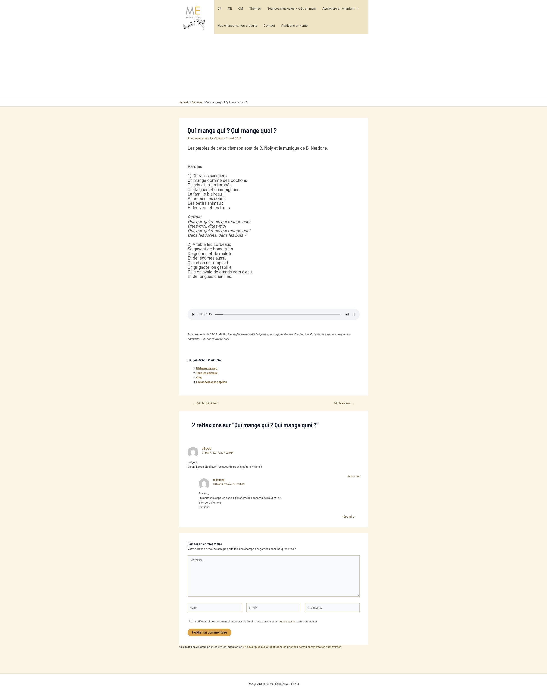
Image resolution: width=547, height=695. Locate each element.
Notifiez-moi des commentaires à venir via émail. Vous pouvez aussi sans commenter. (256, 621)
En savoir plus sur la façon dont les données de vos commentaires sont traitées (292, 646)
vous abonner (287, 621)
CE (230, 8)
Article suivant (343, 403)
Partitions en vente (294, 26)
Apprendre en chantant (338, 8)
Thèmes (255, 8)
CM (240, 8)
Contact (269, 26)
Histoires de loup (206, 368)
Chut (199, 377)
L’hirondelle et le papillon (211, 382)
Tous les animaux (206, 373)
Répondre (353, 476)
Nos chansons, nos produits (237, 26)
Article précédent (205, 403)
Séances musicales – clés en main (291, 8)
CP (220, 8)
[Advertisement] (273, 66)
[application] (356, 8)
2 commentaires (197, 138)
